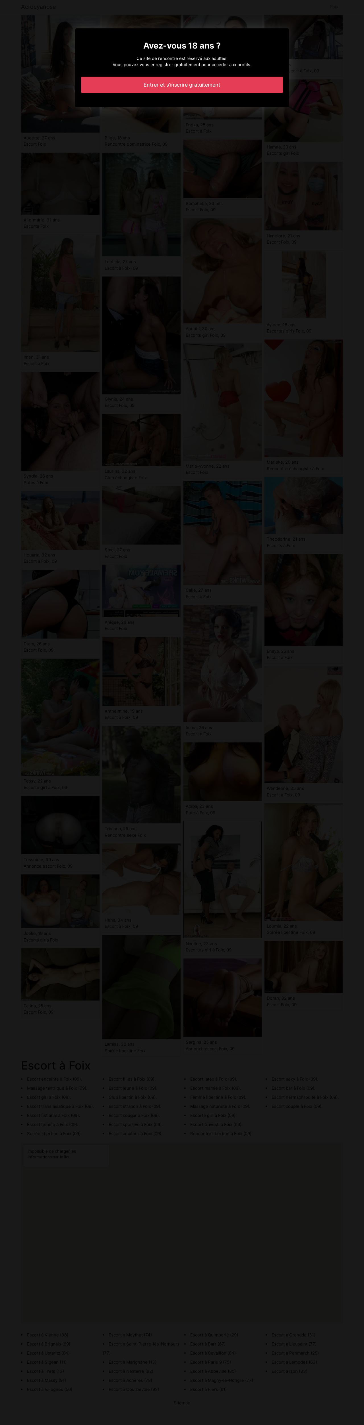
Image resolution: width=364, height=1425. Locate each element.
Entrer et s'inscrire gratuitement (182, 85)
